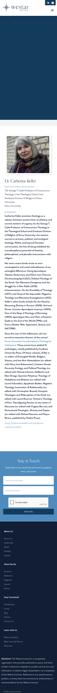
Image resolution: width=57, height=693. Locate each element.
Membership (9, 604)
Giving (6, 608)
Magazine (8, 580)
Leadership (8, 543)
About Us (8, 538)
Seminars (8, 571)
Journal (7, 584)
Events (7, 588)
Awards (7, 555)
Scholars (7, 551)
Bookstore (8, 576)
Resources (8, 646)
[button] (50, 3)
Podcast (7, 617)
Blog (6, 613)
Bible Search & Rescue (13, 641)
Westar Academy (11, 637)
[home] (21, 9)
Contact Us (9, 621)
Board (6, 547)
